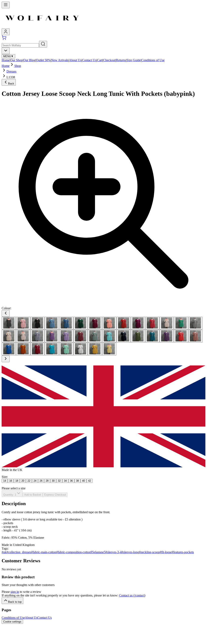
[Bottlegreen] (80, 323)
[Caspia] (138, 323)
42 (89, 480)
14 (4, 480)
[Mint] (109, 336)
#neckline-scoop (149, 552)
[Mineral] (95, 336)
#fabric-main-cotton (43, 552)
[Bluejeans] (66, 323)
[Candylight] (109, 323)
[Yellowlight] (109, 349)
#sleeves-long (130, 552)
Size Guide (134, 60)
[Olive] (138, 336)
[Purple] (166, 336)
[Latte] (23, 336)
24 (35, 480)
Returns (121, 60)
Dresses (11, 71)
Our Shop (16, 60)
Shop (17, 66)
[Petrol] (152, 336)
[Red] (181, 336)
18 (16, 480)
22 (28, 480)
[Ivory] (9, 336)
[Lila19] (52, 336)
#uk (4, 552)
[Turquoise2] (52, 349)
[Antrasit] (9, 323)
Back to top (15, 601)
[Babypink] (23, 323)
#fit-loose (166, 552)
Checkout (109, 60)
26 (41, 480)
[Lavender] (37, 336)
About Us (75, 60)
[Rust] (23, 349)
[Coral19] (166, 323)
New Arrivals (59, 60)
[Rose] (195, 336)
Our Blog (29, 60)
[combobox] (6, 51)
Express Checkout (55, 494)
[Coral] (152, 323)
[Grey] (195, 323)
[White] (80, 349)
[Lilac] (66, 336)
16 (10, 480)
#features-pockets (183, 552)
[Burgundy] (95, 323)
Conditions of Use (153, 60)
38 (77, 480)
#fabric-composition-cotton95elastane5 (81, 552)
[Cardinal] (123, 323)
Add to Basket (32, 494)
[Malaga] (80, 336)
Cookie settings (12, 621)
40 (83, 480)
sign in (15, 591)
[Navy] (123, 336)
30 (53, 480)
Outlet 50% (43, 60)
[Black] (37, 323)
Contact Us (89, 60)
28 (47, 480)
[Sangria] (37, 349)
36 (71, 480)
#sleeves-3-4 (113, 552)
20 (22, 480)
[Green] (181, 323)
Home (6, 60)
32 (59, 480)
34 (65, 480)
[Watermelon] (66, 349)
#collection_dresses (18, 552)
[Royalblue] (9, 349)
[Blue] (52, 323)
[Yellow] (95, 349)
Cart (99, 60)
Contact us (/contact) (132, 595)
